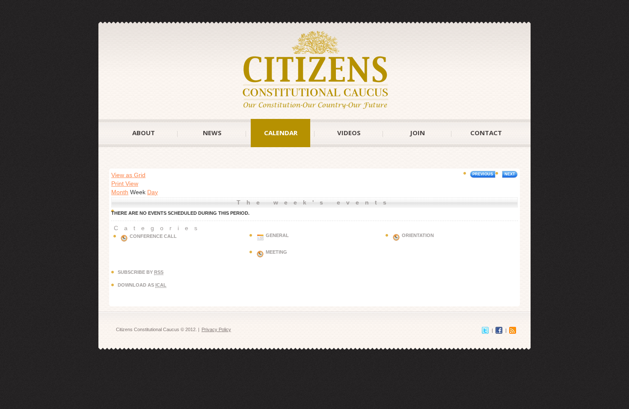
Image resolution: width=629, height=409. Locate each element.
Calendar (280, 132)
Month (119, 192)
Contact (486, 132)
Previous (482, 174)
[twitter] (485, 329)
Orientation (418, 235)
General (277, 235)
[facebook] (498, 329)
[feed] (512, 329)
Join (417, 132)
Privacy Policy (216, 329)
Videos (349, 132)
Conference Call (153, 236)
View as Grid (128, 175)
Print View (124, 183)
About (143, 132)
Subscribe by (140, 272)
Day (152, 192)
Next (509, 174)
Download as (142, 284)
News (212, 132)
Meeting (276, 252)
